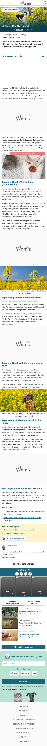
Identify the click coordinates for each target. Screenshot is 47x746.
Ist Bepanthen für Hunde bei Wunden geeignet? (29, 636)
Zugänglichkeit (23, 733)
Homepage (7, 35)
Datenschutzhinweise (23, 720)
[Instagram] (25, 574)
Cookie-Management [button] (23, 728)
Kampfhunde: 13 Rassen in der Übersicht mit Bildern (30, 613)
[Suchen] (8, 2)
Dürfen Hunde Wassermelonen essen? (19, 530)
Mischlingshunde (24, 620)
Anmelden (23, 681)
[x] (21, 574)
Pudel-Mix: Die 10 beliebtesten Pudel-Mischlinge (30, 624)
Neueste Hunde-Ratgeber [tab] (34, 602)
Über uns (23, 706)
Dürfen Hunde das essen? (12, 37)
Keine (34, 673)
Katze (27, 673)
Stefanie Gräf (19, 30)
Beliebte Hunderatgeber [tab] (12, 602)
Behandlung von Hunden (27, 632)
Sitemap (23, 737)
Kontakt (23, 715)
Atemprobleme (23, 209)
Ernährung (22, 35)
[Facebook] (17, 574)
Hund (16, 673)
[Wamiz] (27, 2)
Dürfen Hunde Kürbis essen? (15, 533)
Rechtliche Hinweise (23, 724)
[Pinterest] (30, 574)
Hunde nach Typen (25, 609)
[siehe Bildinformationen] (45, 9)
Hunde (15, 35)
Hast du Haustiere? (23, 669)
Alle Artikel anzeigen (23, 647)
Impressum (23, 741)
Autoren (23, 711)
